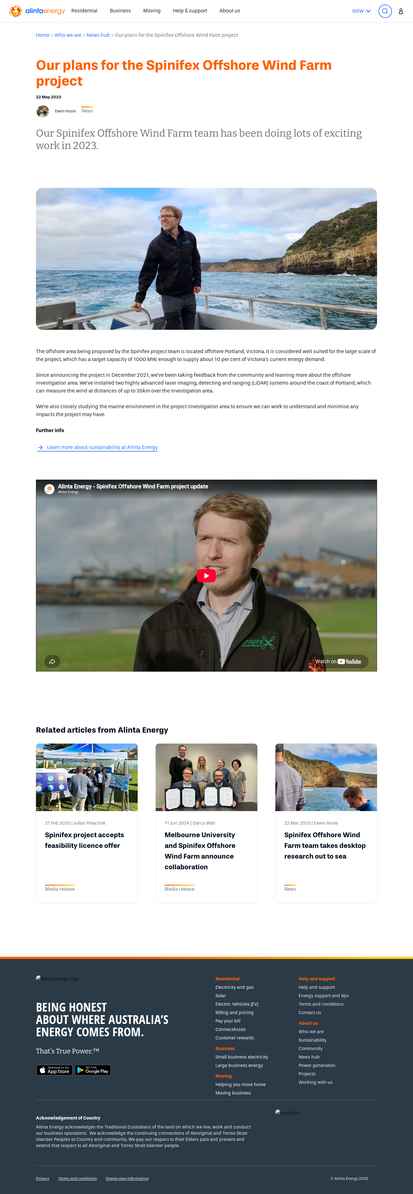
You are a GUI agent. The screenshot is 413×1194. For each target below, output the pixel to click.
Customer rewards (234, 1037)
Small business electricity (241, 1057)
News (87, 111)
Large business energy (239, 1065)
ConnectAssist (230, 1029)
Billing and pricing (234, 1012)
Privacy (42, 1178)
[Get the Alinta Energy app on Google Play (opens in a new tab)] (92, 1069)
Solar (220, 995)
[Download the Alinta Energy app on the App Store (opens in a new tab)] (54, 1069)
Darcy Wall (204, 823)
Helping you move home (240, 1084)
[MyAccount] (401, 11)
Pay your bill (227, 1021)
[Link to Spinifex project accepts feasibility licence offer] (87, 777)
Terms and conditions (77, 1178)
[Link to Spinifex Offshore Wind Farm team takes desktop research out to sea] (326, 777)
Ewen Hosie (326, 823)
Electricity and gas (234, 987)
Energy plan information (127, 1178)
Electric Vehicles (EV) (236, 1004)
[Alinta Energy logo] (37, 11)
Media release (60, 889)
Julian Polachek (90, 823)
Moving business (233, 1093)
